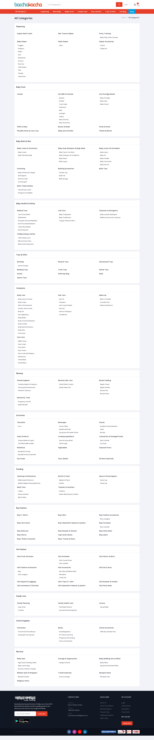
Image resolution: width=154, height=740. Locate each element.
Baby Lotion (104, 152)
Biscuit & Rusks (64, 127)
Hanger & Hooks (64, 663)
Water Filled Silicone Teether (68, 494)
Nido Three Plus (64, 123)
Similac (61, 116)
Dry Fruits (103, 443)
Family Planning (23, 603)
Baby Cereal (104, 104)
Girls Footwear (64, 556)
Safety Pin (103, 48)
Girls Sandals (63, 563)
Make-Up (102, 295)
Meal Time (21, 487)
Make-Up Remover (106, 305)
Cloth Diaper (22, 67)
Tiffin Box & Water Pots (108, 632)
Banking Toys (22, 270)
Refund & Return (105, 709)
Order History (126, 706)
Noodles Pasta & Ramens (108, 426)
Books (60, 628)
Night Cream (22, 341)
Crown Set (62, 577)
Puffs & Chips (22, 127)
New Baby (57, 11)
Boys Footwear (105, 523)
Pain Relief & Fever (65, 607)
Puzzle (19, 274)
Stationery (21, 628)
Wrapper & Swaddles (25, 193)
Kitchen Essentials (106, 459)
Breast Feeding (105, 380)
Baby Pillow (104, 663)
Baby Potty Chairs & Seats (109, 37)
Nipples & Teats (64, 480)
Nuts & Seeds (104, 440)
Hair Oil (61, 299)
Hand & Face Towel (24, 190)
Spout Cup (103, 480)
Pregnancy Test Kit (24, 402)
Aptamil (61, 98)
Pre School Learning (66, 635)
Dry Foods (21, 459)
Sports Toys (22, 278)
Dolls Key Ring (63, 274)
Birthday (20, 262)
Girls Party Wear (105, 585)
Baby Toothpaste (65, 214)
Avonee (20, 61)
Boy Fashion (96, 11)
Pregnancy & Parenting (67, 638)
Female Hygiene (23, 380)
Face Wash (21, 347)
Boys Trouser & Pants (66, 539)
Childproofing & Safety (26, 234)
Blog (132, 11)
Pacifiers (62, 491)
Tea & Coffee (63, 426)
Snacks (102, 422)
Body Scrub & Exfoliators (26, 321)
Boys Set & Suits (23, 523)
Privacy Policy (104, 712)
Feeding (123, 11)
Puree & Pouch (104, 127)
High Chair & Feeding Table (27, 663)
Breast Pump (104, 394)
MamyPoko (22, 58)
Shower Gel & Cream (25, 308)
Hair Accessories (64, 567)
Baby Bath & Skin (23, 141)
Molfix (20, 52)
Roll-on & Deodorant (25, 305)
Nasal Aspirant (23, 230)
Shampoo (62, 302)
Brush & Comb (23, 179)
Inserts (102, 45)
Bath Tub (62, 176)
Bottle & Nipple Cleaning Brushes (29, 483)
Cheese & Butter (105, 131)
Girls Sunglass (23, 574)
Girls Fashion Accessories (27, 567)
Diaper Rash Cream (24, 33)
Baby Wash (63, 158)
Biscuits (102, 432)
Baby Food (69, 11)
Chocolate (21, 422)
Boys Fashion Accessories (109, 515)
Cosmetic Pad (104, 302)
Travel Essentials (64, 673)
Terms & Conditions (106, 706)
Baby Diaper (22, 41)
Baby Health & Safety (25, 203)
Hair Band (62, 574)
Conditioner (63, 315)
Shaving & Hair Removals (26, 387)
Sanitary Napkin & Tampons (27, 384)
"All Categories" (134, 18)
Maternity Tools (23, 398)
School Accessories (106, 628)
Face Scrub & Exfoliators (26, 353)
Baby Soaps (63, 161)
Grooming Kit (22, 182)
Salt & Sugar (63, 443)
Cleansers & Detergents (108, 210)
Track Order (126, 712)
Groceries (20, 415)
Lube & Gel (21, 607)
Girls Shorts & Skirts (107, 556)
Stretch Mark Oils (65, 387)
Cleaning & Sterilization (26, 476)
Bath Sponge (63, 179)
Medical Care (22, 210)
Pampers (21, 48)
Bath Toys (103, 168)
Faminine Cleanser (24, 390)
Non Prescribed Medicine (26, 224)
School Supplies (23, 620)
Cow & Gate (63, 104)
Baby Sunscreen (105, 161)
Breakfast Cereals (24, 451)
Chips (102, 429)
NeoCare (21, 64)
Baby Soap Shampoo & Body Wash (71, 148)
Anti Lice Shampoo (65, 311)
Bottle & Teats (64, 476)
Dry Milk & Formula (65, 94)
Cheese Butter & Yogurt (26, 440)
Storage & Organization (67, 659)
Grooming (21, 168)
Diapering (45, 11)
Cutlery (20, 491)
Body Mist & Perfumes (25, 327)
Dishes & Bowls (23, 494)
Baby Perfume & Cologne (26, 173)
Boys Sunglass (105, 519)
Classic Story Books (65, 641)
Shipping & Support (106, 715)
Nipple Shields (105, 387)
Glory (61, 45)
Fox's (20, 426)
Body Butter (22, 318)
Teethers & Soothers (66, 487)
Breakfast (21, 447)
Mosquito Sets (105, 677)
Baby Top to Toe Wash (66, 152)
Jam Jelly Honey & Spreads (27, 454)
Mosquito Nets (105, 673)
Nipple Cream (104, 384)
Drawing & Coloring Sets (26, 635)
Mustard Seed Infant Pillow (109, 666)
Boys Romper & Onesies (67, 531)
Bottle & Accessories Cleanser (110, 217)
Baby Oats (103, 101)
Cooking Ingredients (66, 436)
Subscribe (41, 714)
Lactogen (62, 113)
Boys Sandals (104, 527)
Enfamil (61, 101)
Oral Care (62, 210)
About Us (103, 703)
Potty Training (105, 33)
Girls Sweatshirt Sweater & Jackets (71, 585)
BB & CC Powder (105, 299)
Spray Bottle (104, 607)
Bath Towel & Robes (25, 186)
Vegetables (62, 447)
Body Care (21, 295)
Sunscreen (21, 333)
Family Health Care (65, 603)
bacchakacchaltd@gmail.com (78, 715)
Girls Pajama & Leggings (26, 582)
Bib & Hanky (22, 497)
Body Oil (21, 311)
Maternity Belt (23, 405)
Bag (19, 571)
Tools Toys (62, 270)
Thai (19, 70)
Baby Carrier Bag (24, 666)
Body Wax (21, 330)
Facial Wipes (22, 363)
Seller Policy (104, 718)
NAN (60, 110)
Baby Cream (22, 152)
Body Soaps (22, 302)
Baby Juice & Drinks (65, 131)
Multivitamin (22, 217)
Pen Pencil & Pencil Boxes (27, 632)
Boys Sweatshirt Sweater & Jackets (72, 523)
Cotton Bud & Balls (24, 227)
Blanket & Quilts (23, 677)
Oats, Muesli (63, 459)
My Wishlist (125, 709)
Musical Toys (63, 262)
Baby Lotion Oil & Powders (109, 148)
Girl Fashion (21, 549)
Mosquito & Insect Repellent (27, 221)
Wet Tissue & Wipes (66, 33)
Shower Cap (63, 173)
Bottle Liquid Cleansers (26, 480)
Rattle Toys (103, 270)
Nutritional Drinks (65, 429)
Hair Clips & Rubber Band (67, 571)
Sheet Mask (22, 360)
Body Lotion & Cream (25, 299)
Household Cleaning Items (68, 610)
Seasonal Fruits (105, 447)
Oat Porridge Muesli (107, 94)
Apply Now (127, 723)
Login (126, 4)
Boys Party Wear (105, 531)
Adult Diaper (63, 41)
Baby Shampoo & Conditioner (69, 155)
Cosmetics (20, 288)
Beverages (62, 422)
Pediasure (62, 107)
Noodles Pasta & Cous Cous (28, 131)
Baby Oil (103, 155)
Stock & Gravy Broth (66, 440)
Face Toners (22, 350)
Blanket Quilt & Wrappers (27, 673)
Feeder (61, 483)
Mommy (19, 373)
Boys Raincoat (22, 531)
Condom (21, 610)
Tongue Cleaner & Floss (67, 221)
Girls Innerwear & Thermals (28, 585)
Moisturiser (22, 357)
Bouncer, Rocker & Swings (27, 669)
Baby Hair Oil (104, 165)
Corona (102, 603)
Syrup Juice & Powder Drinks (68, 432)
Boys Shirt (62, 515)
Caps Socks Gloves (65, 535)
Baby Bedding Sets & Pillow (109, 659)
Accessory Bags (64, 677)
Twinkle (20, 73)
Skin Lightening (23, 315)
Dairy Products (23, 436)
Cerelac (20, 94)
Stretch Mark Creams (66, 384)
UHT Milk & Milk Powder (26, 443)
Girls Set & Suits (105, 567)
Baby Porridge (105, 98)
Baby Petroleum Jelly (25, 155)
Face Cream (22, 344)
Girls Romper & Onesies (108, 582)
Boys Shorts (21, 535)
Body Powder (22, 324)
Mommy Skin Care (65, 380)
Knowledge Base (65, 632)
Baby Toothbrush (65, 217)
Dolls (101, 274)
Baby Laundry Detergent (108, 214)
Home (124, 18)
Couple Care (82, 11)
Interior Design (23, 266)
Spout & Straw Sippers (108, 476)
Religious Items (23, 681)
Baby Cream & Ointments (27, 148)
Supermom (22, 76)
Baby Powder (104, 158)
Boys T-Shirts (22, 515)
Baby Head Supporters (26, 244)
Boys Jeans (103, 535)
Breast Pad (104, 390)
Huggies (21, 45)
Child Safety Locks (24, 238)
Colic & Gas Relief (24, 214)
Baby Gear (21, 659)
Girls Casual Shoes (65, 560)
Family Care (21, 596)
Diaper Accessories (106, 41)
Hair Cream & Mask (65, 305)
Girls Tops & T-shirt (66, 582)
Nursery (19, 651)
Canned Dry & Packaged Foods (111, 436)
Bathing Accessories (66, 168)
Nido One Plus (64, 120)
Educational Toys (106, 262)
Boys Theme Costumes (26, 539)
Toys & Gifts (110, 11)
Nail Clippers (22, 176)
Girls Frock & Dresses (25, 556)
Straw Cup (103, 483)
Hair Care (62, 295)
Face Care (21, 337)
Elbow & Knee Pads (24, 241)
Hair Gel (62, 308)
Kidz (19, 55)
